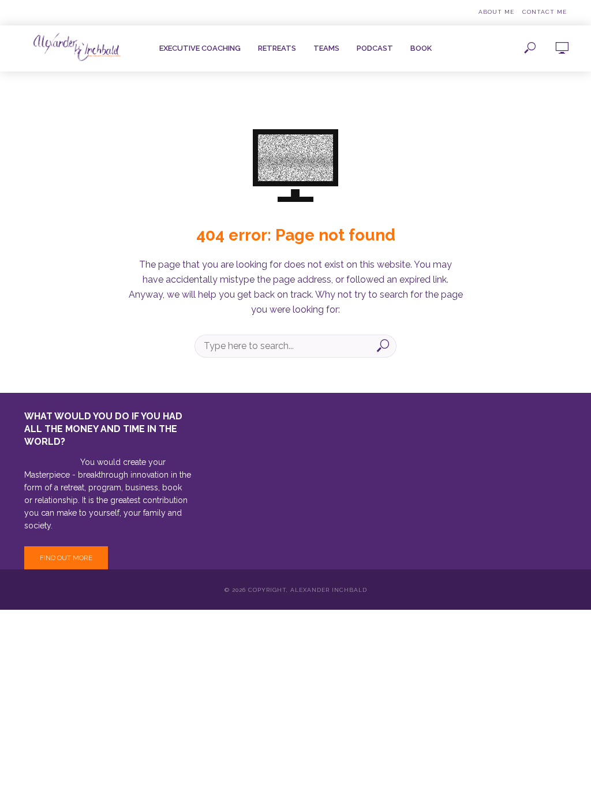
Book (421, 48)
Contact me (544, 12)
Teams (326, 48)
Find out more (66, 558)
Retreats (277, 48)
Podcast (375, 48)
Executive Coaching (200, 48)
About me (496, 12)
